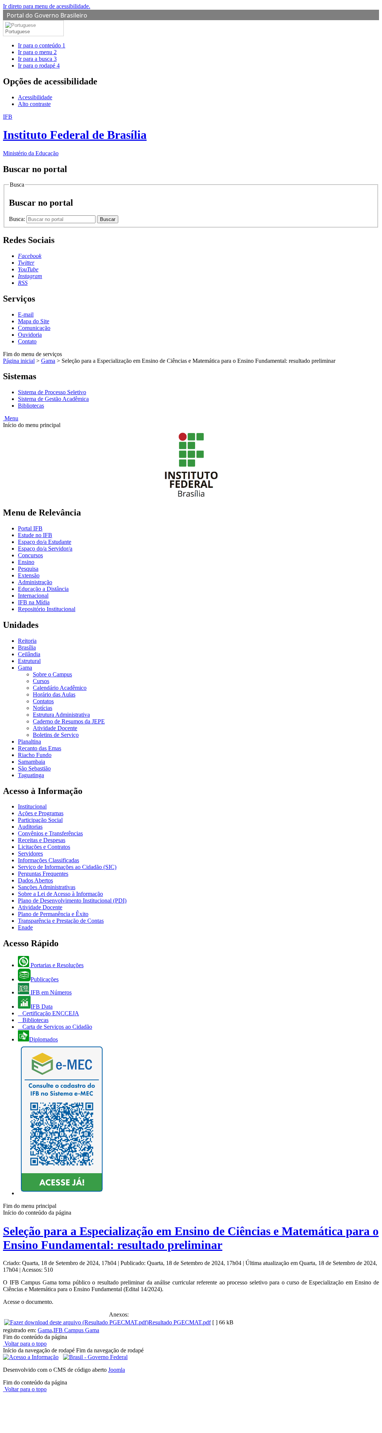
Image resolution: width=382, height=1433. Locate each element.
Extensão (29, 575)
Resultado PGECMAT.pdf (179, 1322)
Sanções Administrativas (46, 887)
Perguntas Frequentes (43, 873)
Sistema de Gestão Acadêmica (53, 399)
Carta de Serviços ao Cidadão (56, 1027)
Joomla (116, 1370)
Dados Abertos (35, 880)
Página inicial (19, 361)
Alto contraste (34, 104)
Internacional (33, 595)
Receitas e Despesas (41, 840)
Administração (35, 582)
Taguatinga (31, 775)
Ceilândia (29, 654)
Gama (48, 361)
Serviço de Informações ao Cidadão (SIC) (67, 867)
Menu (10, 418)
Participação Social (40, 820)
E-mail (26, 314)
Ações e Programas (40, 813)
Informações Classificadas (48, 860)
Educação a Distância (43, 589)
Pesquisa (28, 569)
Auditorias (30, 826)
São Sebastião (34, 768)
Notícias (42, 708)
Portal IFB (30, 528)
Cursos (41, 681)
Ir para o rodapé (39, 65)
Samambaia (31, 761)
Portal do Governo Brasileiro (47, 15)
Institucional (32, 806)
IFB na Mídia (34, 602)
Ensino (26, 562)
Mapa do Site (33, 321)
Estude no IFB (35, 535)
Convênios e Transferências (50, 833)
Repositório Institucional (46, 609)
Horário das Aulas (54, 694)
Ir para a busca (37, 59)
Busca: (17, 219)
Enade (25, 927)
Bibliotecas (31, 405)
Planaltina (29, 741)
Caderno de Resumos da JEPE (69, 721)
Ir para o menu (37, 52)
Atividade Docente (55, 728)
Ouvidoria (30, 334)
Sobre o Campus (52, 674)
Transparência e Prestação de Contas (61, 921)
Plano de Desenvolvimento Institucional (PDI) (72, 900)
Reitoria (27, 641)
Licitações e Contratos (44, 847)
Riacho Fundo (34, 755)
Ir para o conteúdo (41, 45)
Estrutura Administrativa (61, 714)
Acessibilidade (35, 97)
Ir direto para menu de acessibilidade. (46, 6)
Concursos (30, 555)
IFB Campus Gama (76, 1330)
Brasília (27, 647)
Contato (27, 341)
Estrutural (29, 661)
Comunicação (34, 328)
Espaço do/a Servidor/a (45, 548)
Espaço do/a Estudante (44, 542)
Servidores (30, 853)
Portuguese (17, 31)
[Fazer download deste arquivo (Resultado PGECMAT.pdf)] (76, 1322)
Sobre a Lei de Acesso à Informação (60, 894)
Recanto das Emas (39, 748)
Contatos (43, 701)
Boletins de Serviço (56, 735)
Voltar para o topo (25, 1343)
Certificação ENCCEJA (50, 1013)
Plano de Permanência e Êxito (53, 914)
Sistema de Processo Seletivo (52, 392)
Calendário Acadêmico (60, 688)
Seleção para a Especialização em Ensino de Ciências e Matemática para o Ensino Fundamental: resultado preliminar (191, 1238)
